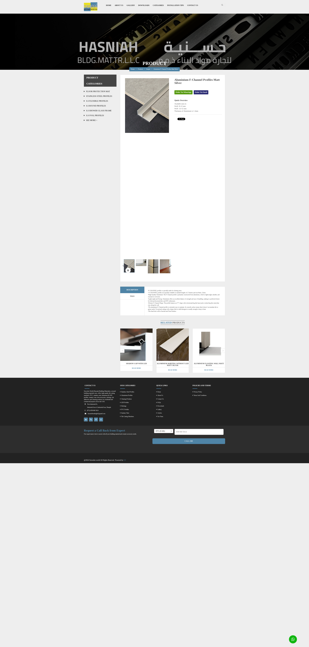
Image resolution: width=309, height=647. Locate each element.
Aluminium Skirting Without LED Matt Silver (173, 364)
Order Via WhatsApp (183, 92)
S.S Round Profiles (96, 106)
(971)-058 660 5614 (92, 410)
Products (140, 69)
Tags (132, 296)
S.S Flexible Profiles (97, 101)
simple (148, 69)
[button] (128, 270)
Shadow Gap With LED (136, 363)
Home (133, 69)
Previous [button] (123, 266)
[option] (147, 105)
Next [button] (171, 266)
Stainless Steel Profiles (99, 96)
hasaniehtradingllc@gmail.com (96, 413)
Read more (136, 368)
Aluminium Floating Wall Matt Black (209, 364)
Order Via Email (201, 92)
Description (132, 290)
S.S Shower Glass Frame (99, 111)
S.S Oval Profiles (95, 115)
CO (125, 460)
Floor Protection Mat (98, 91)
